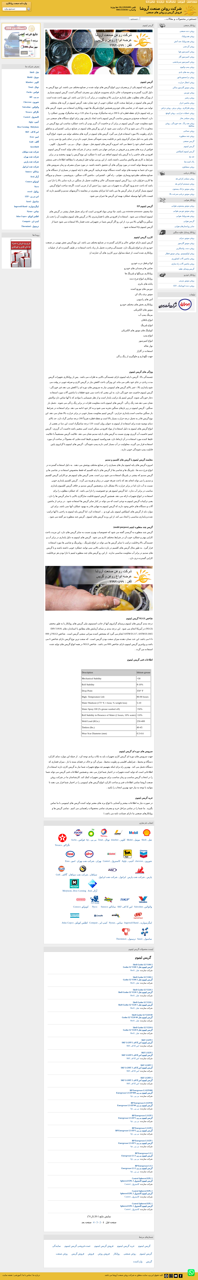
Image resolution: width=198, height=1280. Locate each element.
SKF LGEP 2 (147, 1052)
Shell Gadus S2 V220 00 (142, 1015)
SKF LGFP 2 (147, 1040)
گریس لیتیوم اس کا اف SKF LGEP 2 (137, 1055)
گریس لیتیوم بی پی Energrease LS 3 (137, 1156)
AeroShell (34, 147)
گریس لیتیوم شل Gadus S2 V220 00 (137, 1017)
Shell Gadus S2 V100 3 (143, 964)
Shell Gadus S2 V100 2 (143, 977)
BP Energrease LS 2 (144, 1166)
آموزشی (181, 2)
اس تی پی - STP (32, 196)
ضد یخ (191, 156)
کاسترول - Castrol (31, 117)
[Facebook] (181, 1277)
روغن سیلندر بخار (187, 118)
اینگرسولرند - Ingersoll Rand (26, 206)
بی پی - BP (34, 97)
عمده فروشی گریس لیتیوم (78, 1246)
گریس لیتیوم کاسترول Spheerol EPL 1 (136, 1206)
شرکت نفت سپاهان (30, 152)
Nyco (36, 186)
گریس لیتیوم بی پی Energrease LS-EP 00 (135, 1105)
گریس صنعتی (188, 141)
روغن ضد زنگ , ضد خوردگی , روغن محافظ (179, 124)
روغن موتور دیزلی (186, 238)
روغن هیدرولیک (188, 36)
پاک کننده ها (189, 162)
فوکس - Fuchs (33, 92)
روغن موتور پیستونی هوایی (182, 206)
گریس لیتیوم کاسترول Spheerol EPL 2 (136, 1193)
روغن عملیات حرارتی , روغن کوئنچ (180, 113)
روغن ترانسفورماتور (185, 77)
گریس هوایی (188, 221)
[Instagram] (171, 1277)
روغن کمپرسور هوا (186, 51)
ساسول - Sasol (32, 201)
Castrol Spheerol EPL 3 (142, 1178)
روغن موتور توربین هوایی (183, 211)
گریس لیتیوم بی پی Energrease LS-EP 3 (135, 1118)
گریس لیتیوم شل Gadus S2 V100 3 (138, 967)
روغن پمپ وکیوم (187, 67)
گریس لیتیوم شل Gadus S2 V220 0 (138, 1030)
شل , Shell (134, 970)
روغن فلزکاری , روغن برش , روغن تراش (177, 108)
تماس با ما (150, 2)
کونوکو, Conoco (32, 181)
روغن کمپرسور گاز (186, 57)
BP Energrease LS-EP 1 (142, 1140)
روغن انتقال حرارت (186, 82)
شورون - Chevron (31, 102)
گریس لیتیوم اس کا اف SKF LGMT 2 (137, 1080)
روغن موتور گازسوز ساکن (183, 87)
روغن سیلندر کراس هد (185, 178)
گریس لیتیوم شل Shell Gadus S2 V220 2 (135, 992)
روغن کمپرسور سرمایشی (183, 62)
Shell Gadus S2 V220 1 (143, 1002)
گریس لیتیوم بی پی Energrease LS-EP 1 (135, 1143)
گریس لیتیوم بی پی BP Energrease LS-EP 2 (134, 1130)
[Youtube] (176, 1277)
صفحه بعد (87, 1222)
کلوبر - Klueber (32, 82)
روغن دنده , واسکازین (185, 248)
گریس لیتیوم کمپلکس (185, 151)
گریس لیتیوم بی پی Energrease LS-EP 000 (134, 1093)
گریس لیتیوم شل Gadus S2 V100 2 (138, 979)
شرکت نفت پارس (31, 162)
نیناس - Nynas (33, 211)
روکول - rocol (33, 191)
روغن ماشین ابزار (186, 103)
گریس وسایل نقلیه (186, 269)
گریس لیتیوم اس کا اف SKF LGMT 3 (137, 1068)
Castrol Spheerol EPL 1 (142, 1203)
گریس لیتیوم (189, 146)
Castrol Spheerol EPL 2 (142, 1191)
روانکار (117, 1254)
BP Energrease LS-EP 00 (142, 1103)
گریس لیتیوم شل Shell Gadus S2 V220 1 (135, 1005)
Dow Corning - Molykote (28, 127)
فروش (91, 1254)
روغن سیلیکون (188, 167)
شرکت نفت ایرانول (30, 167)
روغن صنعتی (130, 1254)
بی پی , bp (135, 1096)
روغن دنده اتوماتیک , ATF (183, 286)
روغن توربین (189, 92)
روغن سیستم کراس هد (184, 184)
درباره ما (160, 2)
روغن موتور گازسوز (186, 243)
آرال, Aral (34, 176)
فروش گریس (78, 1254)
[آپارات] (166, 1277)
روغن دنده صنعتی (187, 31)
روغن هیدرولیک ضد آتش (184, 41)
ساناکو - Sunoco (32, 171)
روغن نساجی (188, 131)
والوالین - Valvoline (30, 107)
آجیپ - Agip (34, 122)
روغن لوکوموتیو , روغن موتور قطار (179, 253)
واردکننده (138, 1261)
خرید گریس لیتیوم (126, 1246)
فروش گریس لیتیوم (104, 1246)
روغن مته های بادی (186, 72)
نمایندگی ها (171, 2)
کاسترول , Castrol (132, 1184)
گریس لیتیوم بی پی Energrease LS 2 (137, 1168)
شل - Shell (34, 72)
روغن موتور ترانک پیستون (183, 189)
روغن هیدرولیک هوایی (185, 216)
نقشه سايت (7, 1275)
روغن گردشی (188, 46)
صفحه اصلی (192, 2)
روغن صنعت (62, 1254)
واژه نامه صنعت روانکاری (16, 3)
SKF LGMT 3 (146, 1065)
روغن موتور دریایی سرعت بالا (181, 194)
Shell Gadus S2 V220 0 (143, 1027)
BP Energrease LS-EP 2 (142, 1128)
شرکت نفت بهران (31, 157)
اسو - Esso (34, 137)
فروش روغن (104, 1254)
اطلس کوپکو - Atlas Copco (27, 216)
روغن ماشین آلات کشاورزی (183, 258)
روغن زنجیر (189, 98)
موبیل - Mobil (33, 77)
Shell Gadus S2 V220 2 (143, 990)
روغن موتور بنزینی (186, 280)
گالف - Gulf (34, 142)
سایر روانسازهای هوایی (184, 226)
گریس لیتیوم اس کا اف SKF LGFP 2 (137, 1042)
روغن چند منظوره (186, 136)
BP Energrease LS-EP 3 (142, 1115)
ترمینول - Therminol (30, 226)
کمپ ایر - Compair (30, 221)
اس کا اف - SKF (32, 132)
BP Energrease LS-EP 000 (141, 1090)
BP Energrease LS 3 (144, 1153)
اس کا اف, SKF (133, 1046)
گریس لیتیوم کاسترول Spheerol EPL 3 (136, 1181)
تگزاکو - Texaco (32, 112)
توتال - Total (33, 87)
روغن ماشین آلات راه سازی (182, 264)
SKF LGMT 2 (146, 1078)
